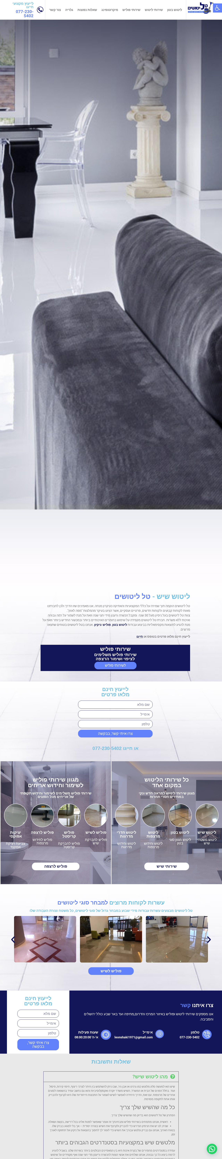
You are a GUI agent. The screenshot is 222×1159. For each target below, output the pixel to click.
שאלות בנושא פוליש (195, 1018)
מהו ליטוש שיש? (150, 828)
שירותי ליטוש (154, 10)
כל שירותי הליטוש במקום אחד (166, 534)
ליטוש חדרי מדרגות (126, 586)
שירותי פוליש (131, 10)
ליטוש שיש (207, 584)
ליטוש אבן (152, 999)
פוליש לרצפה (42, 584)
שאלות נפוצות (87, 10)
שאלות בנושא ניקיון (196, 1024)
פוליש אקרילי (97, 1028)
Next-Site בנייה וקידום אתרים (26, 1072)
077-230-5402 (24, 13)
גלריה (69, 10)
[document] (111, 1121)
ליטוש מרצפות (153, 586)
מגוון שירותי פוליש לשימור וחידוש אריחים (55, 534)
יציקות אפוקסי (15, 586)
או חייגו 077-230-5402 (115, 500)
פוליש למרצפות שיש (91, 1022)
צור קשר (55, 10)
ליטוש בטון (174, 10)
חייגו (139, 388)
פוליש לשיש (96, 584)
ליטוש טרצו (151, 1005)
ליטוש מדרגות (149, 1031)
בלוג (209, 1005)
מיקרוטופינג (109, 10)
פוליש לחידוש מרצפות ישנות (90, 1001)
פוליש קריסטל (69, 586)
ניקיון (97, 376)
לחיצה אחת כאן (65, 957)
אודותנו (206, 999)
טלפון (195, 784)
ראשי (207, 992)
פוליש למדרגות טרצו (91, 1015)
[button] (217, 8)
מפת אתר (205, 1031)
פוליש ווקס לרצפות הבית (88, 1009)
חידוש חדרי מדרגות (144, 1018)
